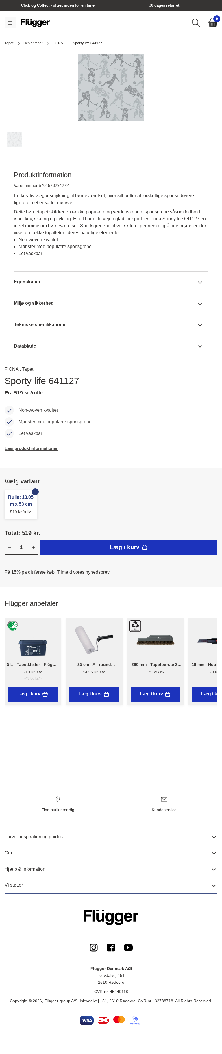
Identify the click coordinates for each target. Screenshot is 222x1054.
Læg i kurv (125, 547)
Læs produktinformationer (31, 448)
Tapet (27, 369)
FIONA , (13, 369)
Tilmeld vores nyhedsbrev (83, 572)
